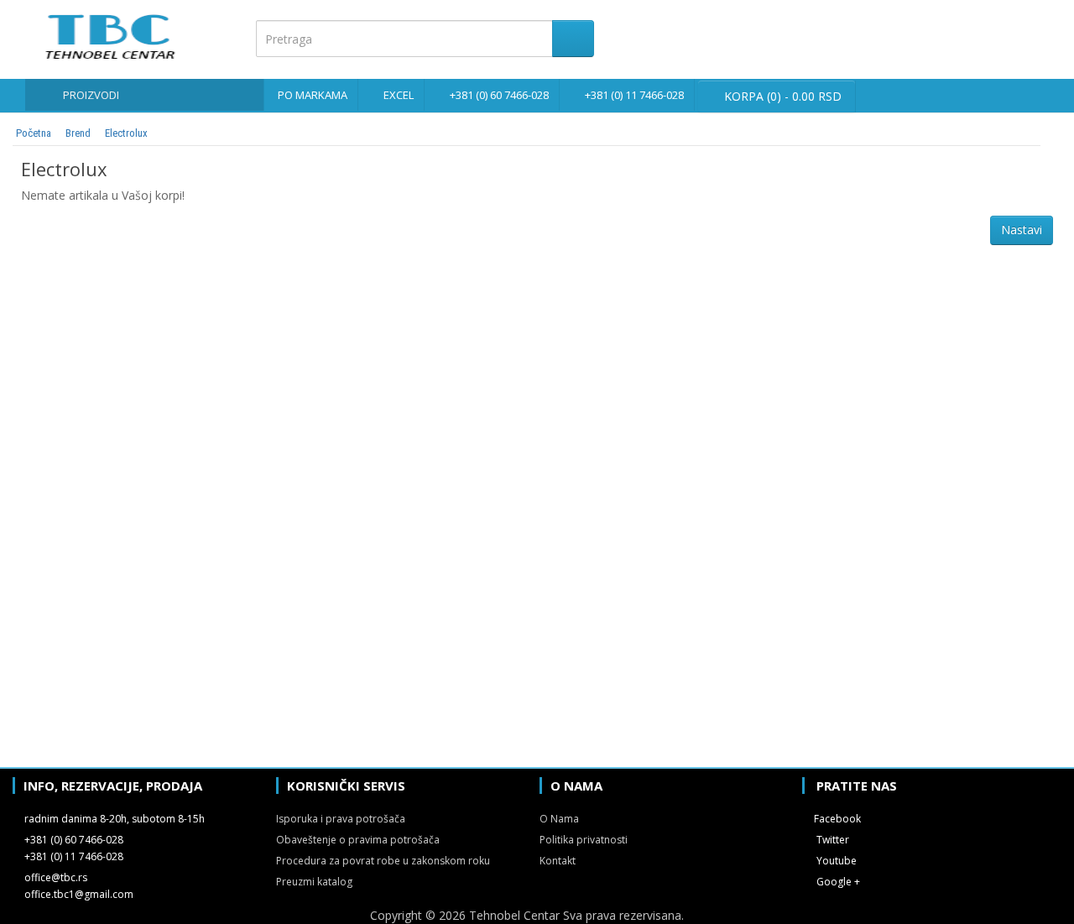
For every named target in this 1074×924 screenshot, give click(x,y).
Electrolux (126, 133)
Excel (398, 94)
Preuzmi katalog (314, 881)
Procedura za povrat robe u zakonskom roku (383, 861)
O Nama (559, 819)
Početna (33, 133)
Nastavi (1021, 230)
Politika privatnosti (584, 840)
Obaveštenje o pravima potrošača (358, 840)
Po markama (312, 94)
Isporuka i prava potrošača (340, 819)
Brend (78, 133)
